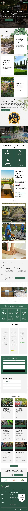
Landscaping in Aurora (13, 504)
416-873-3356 (8, 381)
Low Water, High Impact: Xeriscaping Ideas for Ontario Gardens (7, 453)
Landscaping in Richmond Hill (19, 184)
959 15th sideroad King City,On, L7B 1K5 (11, 388)
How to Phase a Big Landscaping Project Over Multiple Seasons (20, 431)
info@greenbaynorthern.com (10, 384)
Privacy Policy (25, 509)
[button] (14, 2)
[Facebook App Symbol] (15, 509)
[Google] (18, 509)
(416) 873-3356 (11, 475)
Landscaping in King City (13, 505)
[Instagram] (20, 509)
